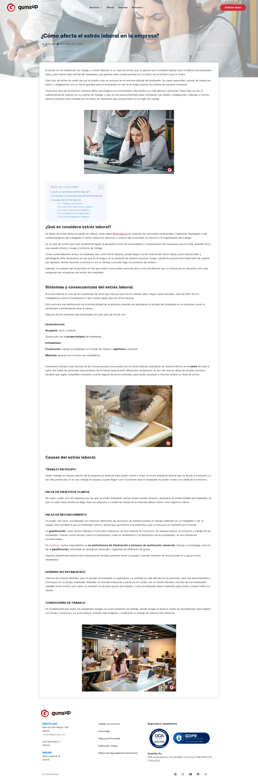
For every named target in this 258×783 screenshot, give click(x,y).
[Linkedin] (175, 774)
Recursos (137, 7)
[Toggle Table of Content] (99, 187)
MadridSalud (120, 233)
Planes (110, 7)
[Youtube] (190, 774)
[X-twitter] (205, 774)
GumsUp (54, 545)
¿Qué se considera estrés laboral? (71, 191)
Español (198, 7)
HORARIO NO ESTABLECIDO (76, 213)
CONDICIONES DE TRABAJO (76, 217)
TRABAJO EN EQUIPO (72, 203)
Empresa (123, 7)
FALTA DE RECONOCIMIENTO (76, 210)
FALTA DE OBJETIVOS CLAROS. (78, 207)
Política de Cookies (108, 745)
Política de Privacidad (109, 738)
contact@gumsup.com (53, 734)
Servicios (94, 7)
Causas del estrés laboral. (66, 200)
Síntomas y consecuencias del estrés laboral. (77, 195)
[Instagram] (183, 774)
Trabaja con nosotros (109, 723)
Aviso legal (103, 731)
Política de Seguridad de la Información (118, 753)
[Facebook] (198, 774)
